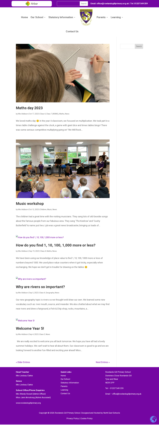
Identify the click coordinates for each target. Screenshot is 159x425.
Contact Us (72, 31)
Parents (101, 17)
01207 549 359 (141, 3)
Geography (50, 293)
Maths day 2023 (29, 108)
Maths (61, 114)
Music (49, 209)
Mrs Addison (23, 114)
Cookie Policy (86, 418)
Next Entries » (103, 362)
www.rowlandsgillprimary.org (28, 403)
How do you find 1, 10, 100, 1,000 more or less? (55, 245)
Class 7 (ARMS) (52, 114)
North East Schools (111, 413)
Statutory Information (60, 17)
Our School (37, 17)
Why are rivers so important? (40, 287)
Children (43, 209)
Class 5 (42, 334)
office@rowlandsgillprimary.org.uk (126, 394)
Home (24, 17)
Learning (116, 17)
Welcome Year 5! (30, 328)
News (67, 114)
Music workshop (30, 203)
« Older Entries (23, 362)
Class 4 (43, 114)
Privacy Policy (72, 418)
